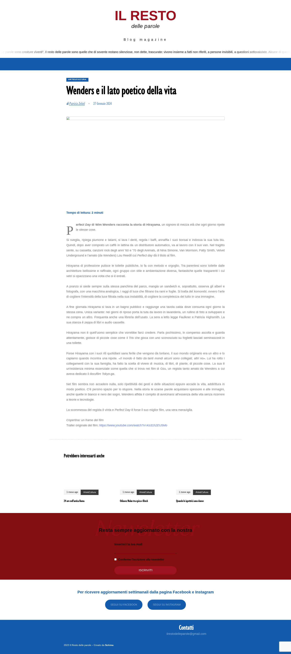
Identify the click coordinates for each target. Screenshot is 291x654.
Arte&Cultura (135, 64)
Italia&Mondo (84, 64)
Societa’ (109, 64)
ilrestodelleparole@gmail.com (186, 633)
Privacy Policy (211, 64)
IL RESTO (145, 15)
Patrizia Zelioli (77, 103)
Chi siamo (58, 64)
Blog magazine (146, 39)
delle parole (145, 26)
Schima (109, 645)
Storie (159, 64)
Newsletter (181, 64)
